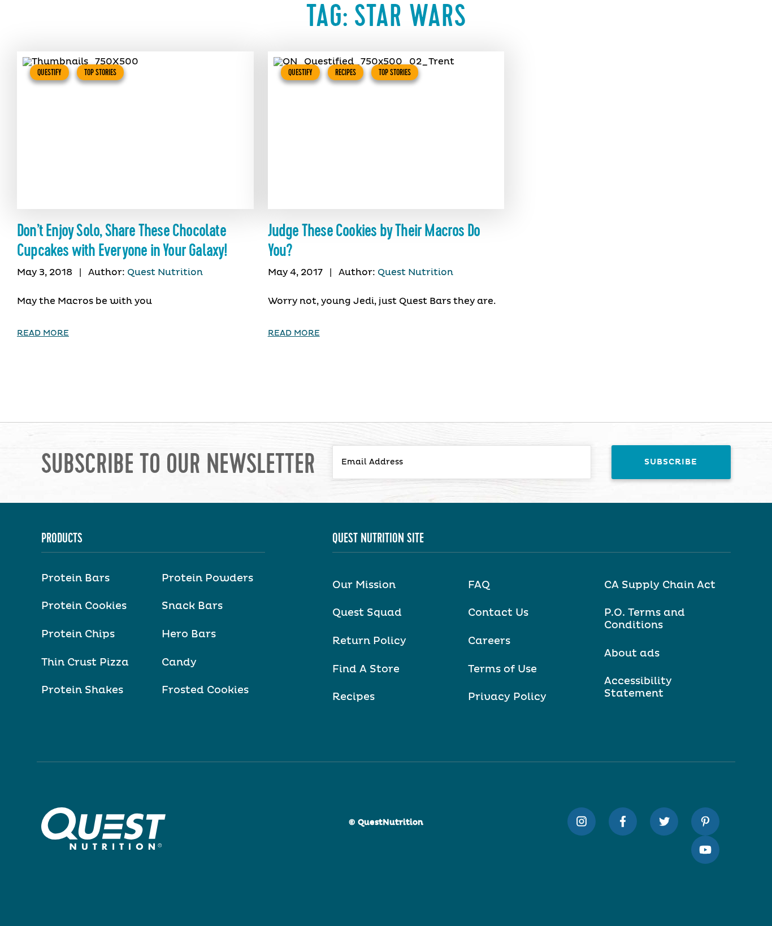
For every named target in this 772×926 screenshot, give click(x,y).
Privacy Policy (507, 697)
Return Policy (369, 641)
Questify (49, 72)
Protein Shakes (82, 690)
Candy (179, 663)
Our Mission (364, 585)
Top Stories (100, 72)
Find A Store (366, 669)
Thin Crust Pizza (85, 663)
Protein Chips (78, 634)
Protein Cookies (84, 606)
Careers (489, 641)
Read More (43, 333)
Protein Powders (207, 578)
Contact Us (498, 613)
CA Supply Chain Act (659, 585)
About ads (632, 654)
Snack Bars (192, 606)
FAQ (479, 585)
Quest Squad (367, 613)
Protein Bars (75, 578)
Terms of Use (502, 669)
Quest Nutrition (165, 272)
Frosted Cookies (205, 690)
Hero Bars (189, 634)
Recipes (345, 72)
